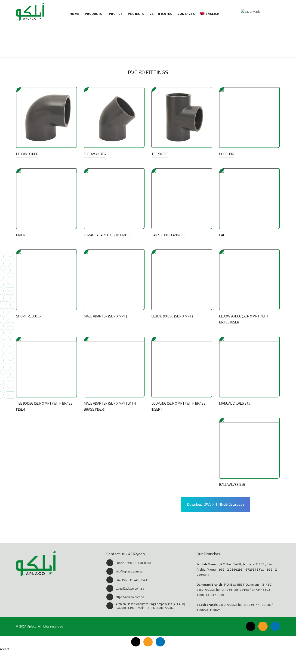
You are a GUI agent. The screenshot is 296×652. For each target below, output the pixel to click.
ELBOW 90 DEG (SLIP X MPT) (172, 316)
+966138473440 (237, 590)
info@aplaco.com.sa (129, 571)
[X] (250, 626)
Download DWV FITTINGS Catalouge (215, 504)
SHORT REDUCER (29, 316)
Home (74, 14)
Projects (136, 14)
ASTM (142, 49)
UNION (20, 235)
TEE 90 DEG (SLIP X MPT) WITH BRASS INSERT (44, 406)
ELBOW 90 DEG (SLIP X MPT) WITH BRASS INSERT (244, 319)
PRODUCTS (93, 14)
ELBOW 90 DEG (27, 154)
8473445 (258, 590)
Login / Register (265, 11)
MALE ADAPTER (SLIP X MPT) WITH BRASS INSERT (110, 406)
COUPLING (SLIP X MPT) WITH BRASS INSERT (178, 406)
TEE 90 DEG (160, 154)
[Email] (263, 626)
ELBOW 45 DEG (95, 154)
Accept (4, 649)
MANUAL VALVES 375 (234, 403)
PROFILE (116, 14)
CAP (222, 235)
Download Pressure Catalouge (84, 525)
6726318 (251, 569)
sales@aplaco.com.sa (130, 588)
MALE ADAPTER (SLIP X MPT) (105, 316)
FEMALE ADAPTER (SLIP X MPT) (107, 235)
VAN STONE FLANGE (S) (168, 235)
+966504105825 (209, 610)
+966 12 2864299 (230, 569)
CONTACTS (186, 14)
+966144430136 (259, 605)
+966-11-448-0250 (138, 563)
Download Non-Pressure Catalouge (219, 525)
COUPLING (226, 154)
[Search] (276, 11)
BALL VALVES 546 (232, 484)
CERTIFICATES (161, 14)
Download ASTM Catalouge (84, 504)
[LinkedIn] (275, 626)
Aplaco (32, 626)
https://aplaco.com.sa (130, 597)
